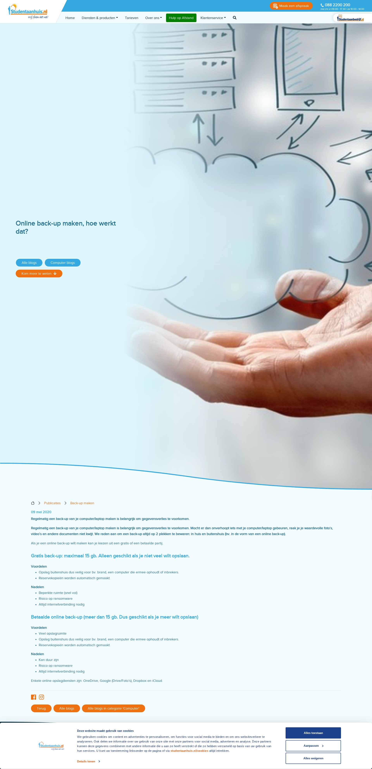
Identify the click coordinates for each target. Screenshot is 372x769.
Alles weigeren (313, 758)
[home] (32, 503)
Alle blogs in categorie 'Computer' (113, 708)
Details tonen (86, 761)
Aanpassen (311, 745)
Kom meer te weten (37, 273)
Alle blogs (29, 263)
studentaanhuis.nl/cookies (189, 750)
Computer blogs (63, 263)
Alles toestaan (313, 733)
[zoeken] (234, 18)
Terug (41, 708)
